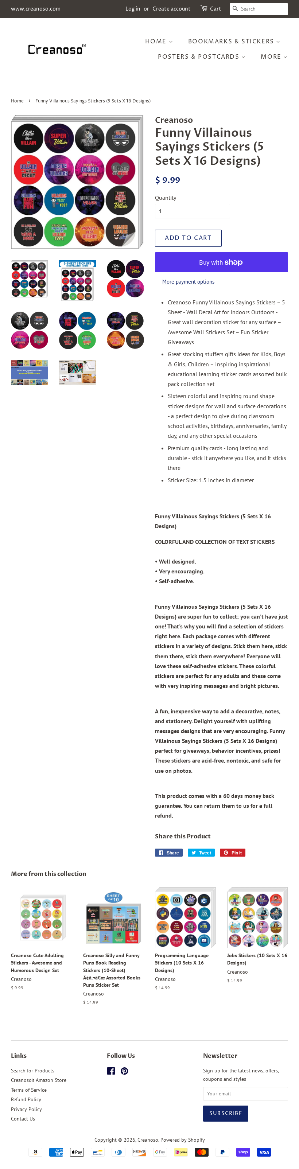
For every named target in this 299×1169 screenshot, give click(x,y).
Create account (171, 8)
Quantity (165, 197)
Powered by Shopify (182, 1140)
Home (157, 42)
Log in (132, 8)
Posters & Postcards (199, 57)
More (272, 57)
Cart (215, 8)
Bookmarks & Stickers (232, 42)
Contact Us (23, 1118)
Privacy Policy (26, 1109)
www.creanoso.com (36, 8)
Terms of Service (29, 1090)
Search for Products (32, 1070)
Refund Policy (26, 1099)
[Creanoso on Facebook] (111, 1072)
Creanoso (147, 1140)
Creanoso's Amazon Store (38, 1080)
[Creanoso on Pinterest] (124, 1072)
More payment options (188, 281)
